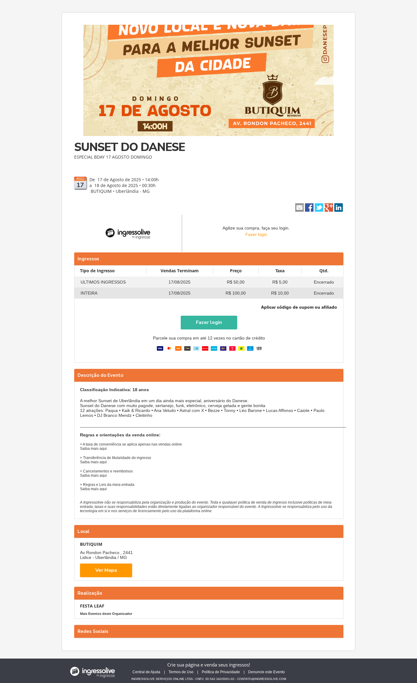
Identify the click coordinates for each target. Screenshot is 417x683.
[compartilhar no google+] (329, 206)
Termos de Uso (181, 672)
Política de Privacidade (221, 672)
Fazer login (256, 234)
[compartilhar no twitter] (319, 206)
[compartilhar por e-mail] (299, 206)
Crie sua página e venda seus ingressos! (208, 665)
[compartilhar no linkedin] (338, 206)
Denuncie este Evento (266, 672)
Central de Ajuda (146, 672)
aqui (103, 448)
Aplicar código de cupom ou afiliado (299, 307)
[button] (209, 322)
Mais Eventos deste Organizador (106, 613)
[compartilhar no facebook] (309, 206)
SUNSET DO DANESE (129, 147)
